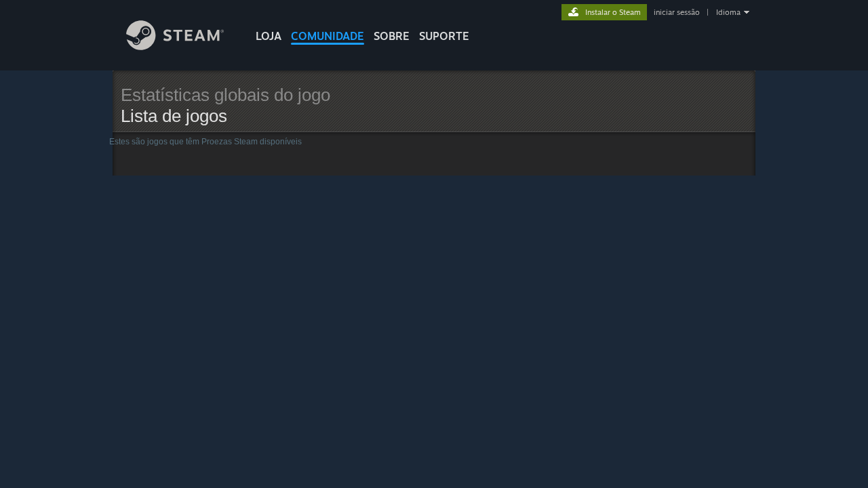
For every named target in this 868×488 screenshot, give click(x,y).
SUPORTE (444, 36)
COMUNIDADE (327, 36)
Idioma (728, 12)
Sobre (392, 36)
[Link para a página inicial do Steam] (175, 46)
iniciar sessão (677, 12)
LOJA (268, 36)
